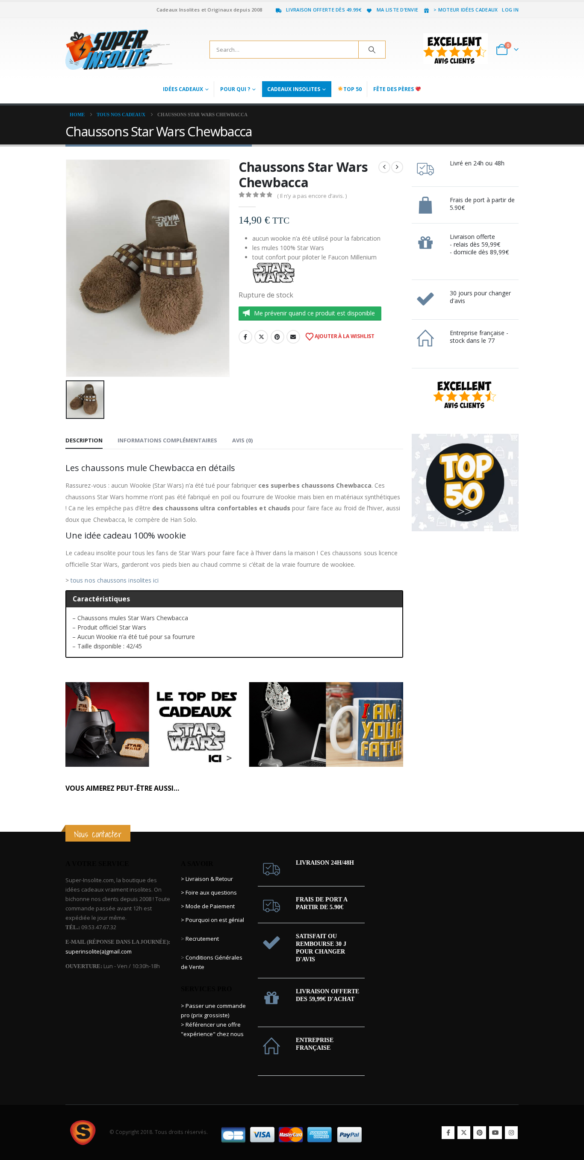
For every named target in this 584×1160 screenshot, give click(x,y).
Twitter (261, 337)
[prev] (384, 167)
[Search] (372, 49)
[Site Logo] (118, 49)
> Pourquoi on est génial (213, 920)
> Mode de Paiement (208, 906)
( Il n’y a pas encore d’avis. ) (312, 196)
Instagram (511, 1132)
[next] (397, 167)
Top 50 (352, 89)
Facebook (245, 337)
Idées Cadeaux (183, 89)
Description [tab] (84, 440)
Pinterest (277, 337)
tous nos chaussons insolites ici (115, 580)
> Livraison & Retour (207, 879)
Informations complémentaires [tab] (167, 440)
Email (293, 337)
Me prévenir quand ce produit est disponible (314, 313)
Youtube (495, 1132)
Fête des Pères (394, 89)
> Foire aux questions (209, 892)
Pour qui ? (235, 89)
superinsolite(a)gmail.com (98, 951)
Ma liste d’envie (397, 9)
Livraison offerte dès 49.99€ (323, 9)
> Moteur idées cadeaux (466, 9)
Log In (510, 9)
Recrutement (202, 938)
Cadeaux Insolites (293, 89)
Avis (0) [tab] (242, 440)
